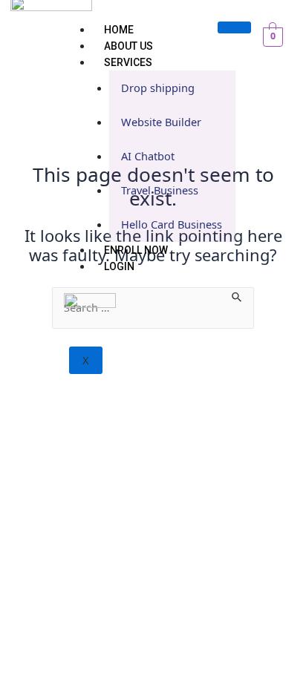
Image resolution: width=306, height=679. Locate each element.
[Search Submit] (237, 295)
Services (128, 62)
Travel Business (159, 190)
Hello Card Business (171, 224)
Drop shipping (158, 87)
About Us (128, 46)
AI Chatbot (148, 155)
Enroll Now (136, 250)
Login (119, 266)
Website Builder (161, 121)
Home (119, 30)
